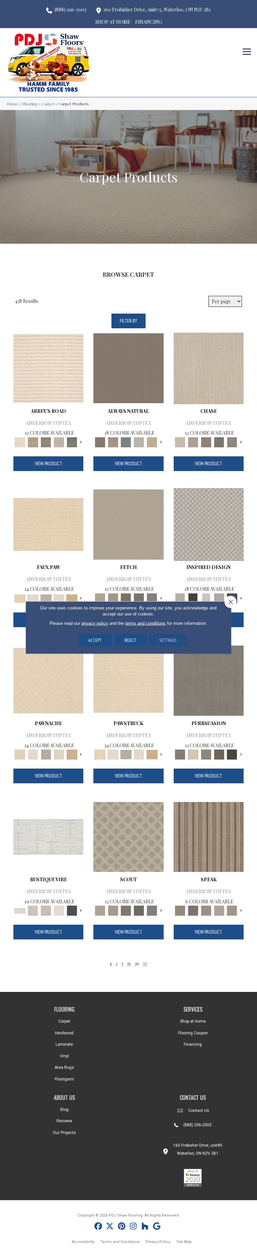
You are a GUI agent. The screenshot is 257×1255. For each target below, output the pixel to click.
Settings (167, 640)
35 (128, 963)
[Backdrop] (209, 680)
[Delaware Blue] (71, 441)
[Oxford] (219, 910)
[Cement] (205, 754)
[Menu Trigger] (246, 51)
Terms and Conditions (120, 1242)
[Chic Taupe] (59, 441)
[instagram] (133, 1227)
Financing (193, 1044)
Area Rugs (64, 1067)
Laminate (64, 1044)
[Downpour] (219, 441)
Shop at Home (193, 1021)
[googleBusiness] (157, 1227)
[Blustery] (139, 441)
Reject (130, 640)
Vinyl (64, 1056)
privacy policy (94, 623)
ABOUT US (64, 1098)
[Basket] (112, 441)
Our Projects (64, 1132)
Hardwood (64, 1033)
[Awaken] (32, 910)
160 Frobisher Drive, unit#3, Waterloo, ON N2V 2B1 (157, 9)
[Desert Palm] (205, 441)
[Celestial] (71, 910)
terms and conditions (145, 623)
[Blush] (46, 910)
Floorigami (64, 1079)
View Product (48, 463)
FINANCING (148, 22)
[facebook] (98, 1227)
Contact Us (198, 1110)
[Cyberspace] (232, 754)
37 (145, 963)
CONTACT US (193, 1098)
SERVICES (192, 1009)
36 (136, 963)
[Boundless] (46, 441)
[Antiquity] (48, 524)
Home (12, 103)
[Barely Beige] (32, 597)
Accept (95, 640)
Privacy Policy (158, 1242)
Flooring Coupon (193, 1033)
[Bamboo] (32, 441)
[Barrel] (128, 367)
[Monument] (232, 441)
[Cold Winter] (219, 597)
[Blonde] (192, 754)
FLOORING (64, 1009)
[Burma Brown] (192, 597)
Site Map (184, 1242)
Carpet (48, 103)
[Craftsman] (219, 754)
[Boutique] (152, 441)
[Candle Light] (205, 597)
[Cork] (71, 597)
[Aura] (48, 367)
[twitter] (110, 1227)
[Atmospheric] (48, 836)
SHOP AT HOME (113, 22)
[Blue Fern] (126, 441)
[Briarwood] (192, 441)
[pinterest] (121, 1227)
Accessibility (83, 1242)
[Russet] (232, 910)
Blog (64, 1109)
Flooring (30, 103)
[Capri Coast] (59, 597)
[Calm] (46, 597)
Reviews (64, 1121)
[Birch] (209, 367)
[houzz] (145, 1227)
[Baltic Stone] (209, 524)
